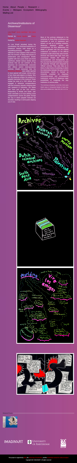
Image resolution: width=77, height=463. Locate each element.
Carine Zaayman (20, 40)
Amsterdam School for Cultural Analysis (58, 457)
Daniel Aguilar (22, 36)
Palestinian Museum (15, 71)
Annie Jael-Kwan (22, 32)
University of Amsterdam (35, 457)
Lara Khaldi (12, 32)
